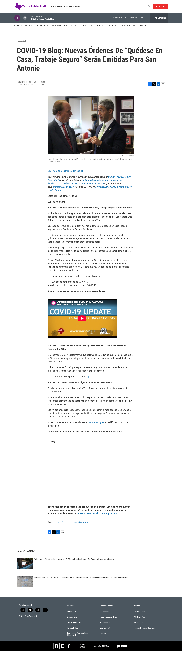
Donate (161, 6)
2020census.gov (95, 422)
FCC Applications (106, 622)
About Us (70, 606)
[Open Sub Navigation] (21, 26)
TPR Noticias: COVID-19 (81, 522)
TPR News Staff (138, 611)
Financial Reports (106, 606)
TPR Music (41, 26)
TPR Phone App (138, 617)
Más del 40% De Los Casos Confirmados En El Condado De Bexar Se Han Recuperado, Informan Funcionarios (81, 577)
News (17, 26)
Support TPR (128, 26)
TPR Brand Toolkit (74, 622)
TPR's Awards (137, 622)
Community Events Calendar (143, 628)
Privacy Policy (72, 628)
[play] (17, 18)
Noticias (29, 26)
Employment (72, 617)
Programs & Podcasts (63, 26)
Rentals (103, 634)
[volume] (25, 18)
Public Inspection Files (108, 617)
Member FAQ (105, 628)
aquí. (88, 376)
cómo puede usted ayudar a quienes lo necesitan (79, 183)
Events (99, 26)
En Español (21, 41)
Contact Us (71, 611)
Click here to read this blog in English (66, 171)
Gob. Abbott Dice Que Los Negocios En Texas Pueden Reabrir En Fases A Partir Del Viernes (74, 559)
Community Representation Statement (78, 634)
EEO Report (104, 611)
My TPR (143, 26)
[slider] (28, 18)
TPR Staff (136, 606)
